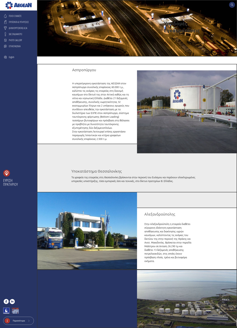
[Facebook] (6, 301)
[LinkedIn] (12, 301)
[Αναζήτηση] (232, 5)
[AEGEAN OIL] (18, 5)
